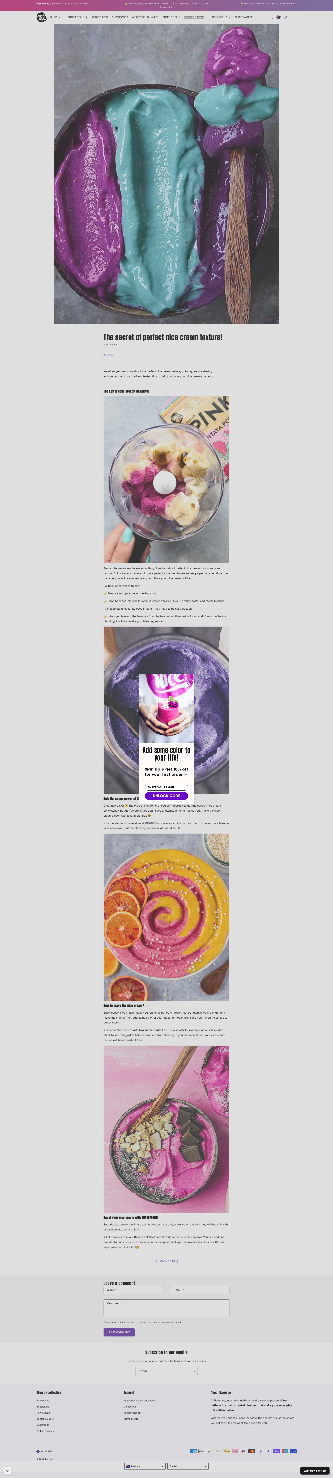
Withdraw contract (315, 1470)
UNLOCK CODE (166, 796)
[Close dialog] (190, 682)
